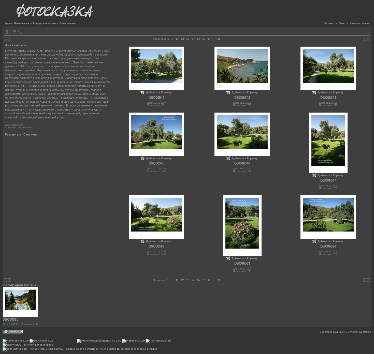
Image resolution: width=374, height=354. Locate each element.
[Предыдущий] (9, 39)
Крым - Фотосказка (17, 23)
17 (209, 38)
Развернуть (13, 134)
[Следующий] (364, 39)
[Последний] (368, 39)
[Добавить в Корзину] (14, 32)
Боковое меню (359, 23)
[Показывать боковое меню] (8, 32)
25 (219, 38)
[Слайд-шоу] (20, 32)
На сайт (329, 23)
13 (187, 38)
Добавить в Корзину (159, 92)
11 (177, 38)
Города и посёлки (44, 23)
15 (198, 38)
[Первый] (6, 39)
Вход (342, 23)
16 (203, 38)
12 (182, 38)
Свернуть (30, 134)
